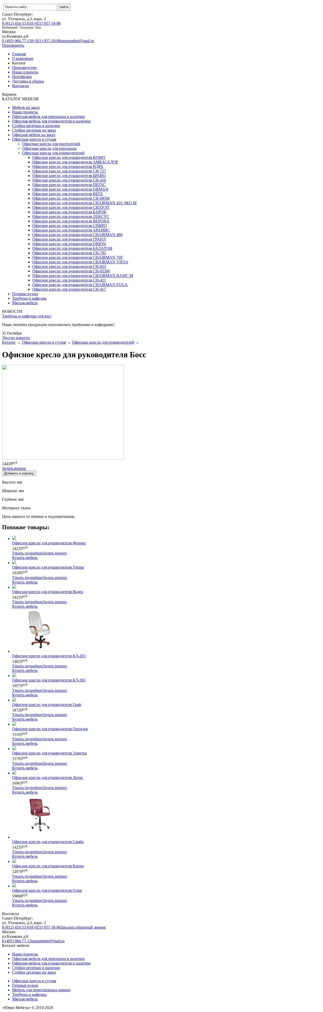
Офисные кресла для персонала (49, 148)
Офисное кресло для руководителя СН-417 (69, 289)
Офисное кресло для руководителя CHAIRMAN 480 (77, 235)
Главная (19, 54)
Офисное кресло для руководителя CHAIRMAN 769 (77, 257)
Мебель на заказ (26, 107)
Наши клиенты (25, 72)
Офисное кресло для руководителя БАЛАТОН (72, 248)
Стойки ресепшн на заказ (34, 130)
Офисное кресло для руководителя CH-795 (69, 253)
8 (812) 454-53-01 (16, 23)
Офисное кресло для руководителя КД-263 (49, 656)
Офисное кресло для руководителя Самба (48, 842)
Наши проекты (25, 112)
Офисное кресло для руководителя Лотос (47, 777)
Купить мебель (25, 557)
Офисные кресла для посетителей (51, 144)
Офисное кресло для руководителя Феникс (49, 543)
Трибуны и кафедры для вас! (26, 316)
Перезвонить (13, 45)
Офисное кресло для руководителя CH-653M (71, 271)
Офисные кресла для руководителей (53, 153)
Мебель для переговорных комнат (41, 990)
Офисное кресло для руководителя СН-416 (69, 180)
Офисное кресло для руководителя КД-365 (49, 680)
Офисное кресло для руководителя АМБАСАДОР (75, 162)
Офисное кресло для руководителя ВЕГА (67, 194)
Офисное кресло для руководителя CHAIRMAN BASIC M (82, 275)
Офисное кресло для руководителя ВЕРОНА (71, 221)
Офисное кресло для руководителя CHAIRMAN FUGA (80, 285)
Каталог (9, 342)
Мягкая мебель (25, 303)
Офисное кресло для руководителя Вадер (47, 592)
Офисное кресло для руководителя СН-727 (69, 171)
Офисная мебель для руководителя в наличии (51, 121)
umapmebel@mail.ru (77, 41)
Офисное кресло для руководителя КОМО (68, 157)
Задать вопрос (55, 553)
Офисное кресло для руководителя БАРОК (69, 212)
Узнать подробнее (27, 553)
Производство (24, 67)
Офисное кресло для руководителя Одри (47, 890)
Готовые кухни (25, 294)
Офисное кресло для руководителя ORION (69, 244)
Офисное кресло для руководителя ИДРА (67, 166)
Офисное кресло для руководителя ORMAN (70, 189)
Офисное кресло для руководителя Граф (46, 704)
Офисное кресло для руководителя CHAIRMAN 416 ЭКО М (84, 203)
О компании (22, 58)
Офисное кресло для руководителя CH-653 (69, 266)
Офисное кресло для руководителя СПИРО (69, 225)
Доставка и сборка (28, 81)
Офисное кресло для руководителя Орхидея (50, 729)
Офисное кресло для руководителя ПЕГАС (69, 185)
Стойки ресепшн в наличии (36, 125)
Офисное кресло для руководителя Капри (48, 866)
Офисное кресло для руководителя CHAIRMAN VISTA (80, 262)
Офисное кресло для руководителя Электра (49, 753)
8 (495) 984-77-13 (16, 41)
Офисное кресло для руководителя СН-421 (69, 280)
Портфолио (22, 76)
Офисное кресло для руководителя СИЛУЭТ (71, 207)
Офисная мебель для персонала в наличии (48, 116)
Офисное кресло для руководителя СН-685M (71, 198)
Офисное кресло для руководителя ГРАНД (69, 239)
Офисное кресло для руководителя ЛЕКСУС (70, 216)
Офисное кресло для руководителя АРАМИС (71, 230)
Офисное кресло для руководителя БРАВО (69, 175)
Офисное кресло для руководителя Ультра (48, 567)
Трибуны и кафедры (29, 298)
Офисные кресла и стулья (34, 139)
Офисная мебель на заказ (33, 135)
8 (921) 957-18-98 (46, 23)
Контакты (20, 86)
